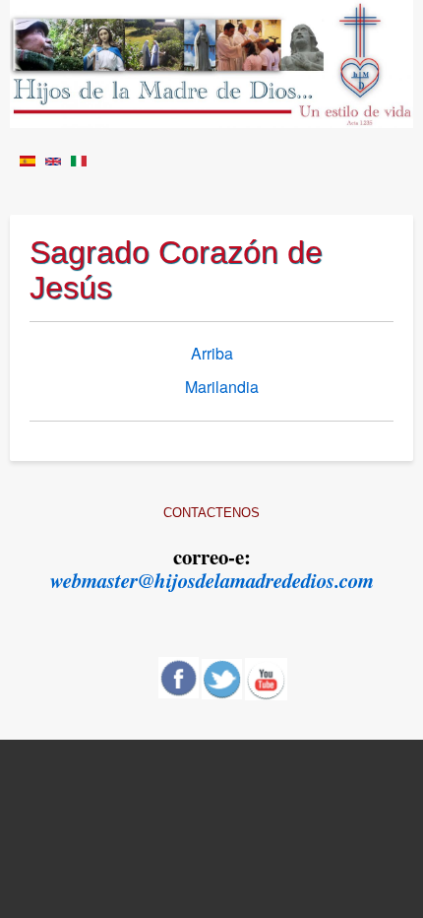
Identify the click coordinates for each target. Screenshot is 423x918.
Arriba (212, 353)
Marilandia (222, 386)
